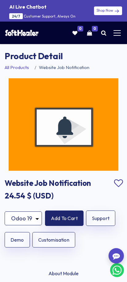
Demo (17, 240)
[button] (64, 218)
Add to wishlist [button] (118, 183)
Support (100, 218)
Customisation (53, 240)
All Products (17, 67)
